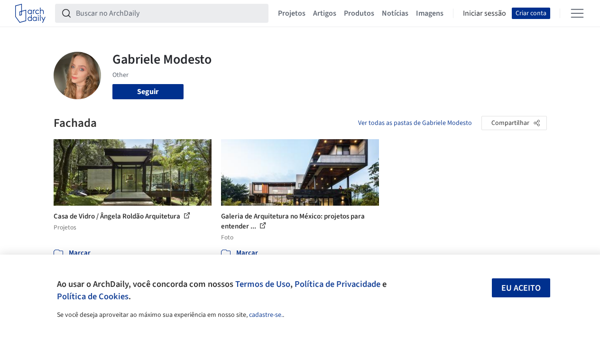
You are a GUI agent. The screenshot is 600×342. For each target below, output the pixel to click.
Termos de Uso (262, 284)
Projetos (291, 13)
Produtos (359, 13)
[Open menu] (577, 13)
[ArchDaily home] (30, 13)
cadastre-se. (266, 315)
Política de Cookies (93, 296)
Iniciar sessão (484, 13)
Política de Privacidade (337, 284)
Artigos (324, 13)
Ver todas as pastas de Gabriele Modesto (415, 123)
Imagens (429, 13)
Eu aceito (521, 288)
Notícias (395, 13)
